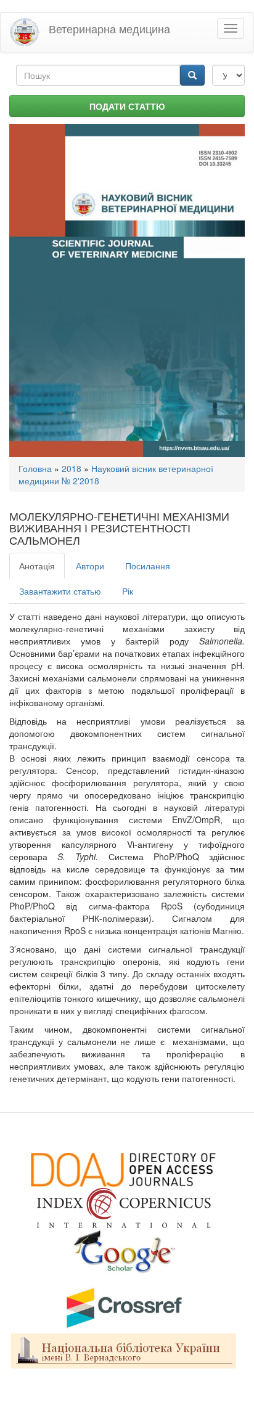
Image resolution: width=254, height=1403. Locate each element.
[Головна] (25, 32)
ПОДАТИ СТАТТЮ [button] (127, 106)
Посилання (147, 565)
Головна (35, 468)
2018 (71, 468)
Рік (127, 591)
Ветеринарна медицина (109, 28)
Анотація (37, 565)
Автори (90, 565)
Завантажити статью (60, 591)
